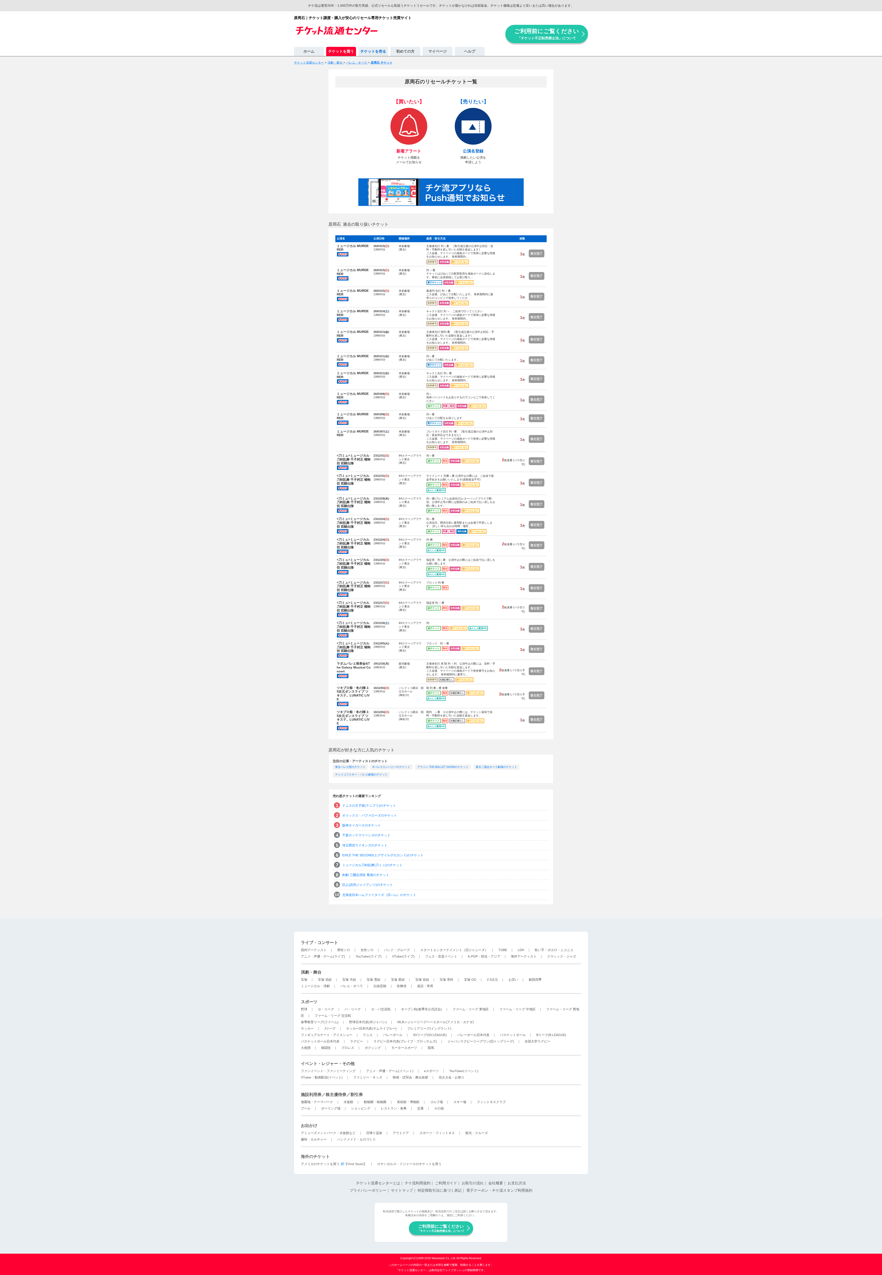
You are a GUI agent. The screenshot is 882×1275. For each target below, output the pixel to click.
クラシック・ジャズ (561, 956)
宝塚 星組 (398, 979)
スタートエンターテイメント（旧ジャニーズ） (454, 950)
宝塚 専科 (446, 979)
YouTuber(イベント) (463, 1071)
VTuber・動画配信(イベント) (322, 1077)
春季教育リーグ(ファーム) (320, 1022)
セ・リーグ (326, 1009)
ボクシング (373, 1048)
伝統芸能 (379, 986)
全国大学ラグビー (537, 1041)
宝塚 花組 (325, 979)
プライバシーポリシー (368, 1190)
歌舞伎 (402, 986)
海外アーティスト (524, 956)
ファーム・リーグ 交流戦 (333, 1015)
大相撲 (306, 1048)
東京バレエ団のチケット (350, 767)
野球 (304, 1009)
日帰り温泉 (374, 1133)
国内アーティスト (314, 950)
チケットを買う (341, 51)
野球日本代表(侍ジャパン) (368, 1022)
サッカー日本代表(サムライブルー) (371, 1028)
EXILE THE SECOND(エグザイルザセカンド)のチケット (383, 855)
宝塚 (304, 979)
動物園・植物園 (375, 1102)
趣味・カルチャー (314, 1139)
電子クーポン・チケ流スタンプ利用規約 (499, 1190)
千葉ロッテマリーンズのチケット (366, 835)
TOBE (502, 950)
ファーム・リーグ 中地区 (517, 1009)
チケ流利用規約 (417, 1183)
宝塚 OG (470, 979)
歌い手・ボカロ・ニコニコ (554, 950)
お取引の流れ (473, 1183)
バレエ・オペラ (351, 986)
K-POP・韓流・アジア (484, 956)
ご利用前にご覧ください (546, 34)
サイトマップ (402, 1190)
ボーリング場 (330, 1108)
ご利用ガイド (446, 1183)
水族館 (348, 1102)
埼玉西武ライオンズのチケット (364, 845)
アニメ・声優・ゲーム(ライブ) (323, 956)
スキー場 (459, 1102)
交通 (420, 1108)
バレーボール (392, 1035)
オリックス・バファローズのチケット (369, 815)
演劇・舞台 (311, 972)
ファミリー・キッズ (367, 1077)
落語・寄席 (425, 986)
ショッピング (360, 1108)
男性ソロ (343, 950)
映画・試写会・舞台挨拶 (410, 1077)
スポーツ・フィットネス (437, 1133)
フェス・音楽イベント (441, 956)
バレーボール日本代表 (473, 1035)
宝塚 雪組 (373, 979)
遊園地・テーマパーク (317, 1102)
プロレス (347, 1048)
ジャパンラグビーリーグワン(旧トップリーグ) (480, 1041)
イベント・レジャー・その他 (328, 1063)
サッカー (307, 1028)
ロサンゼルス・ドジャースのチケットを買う (409, 1164)
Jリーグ (330, 1028)
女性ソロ (367, 950)
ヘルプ (469, 51)
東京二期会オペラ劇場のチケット (496, 767)
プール (306, 1108)
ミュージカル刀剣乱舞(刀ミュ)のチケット (372, 865)
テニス (368, 1035)
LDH (521, 950)
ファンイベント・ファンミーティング (328, 1071)
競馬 (431, 1048)
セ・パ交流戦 (380, 1009)
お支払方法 (517, 1183)
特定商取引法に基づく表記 (440, 1190)
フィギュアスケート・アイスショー (326, 1035)
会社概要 (495, 1183)
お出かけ (309, 1125)
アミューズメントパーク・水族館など (328, 1133)
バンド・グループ (397, 950)
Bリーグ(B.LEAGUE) (551, 1035)
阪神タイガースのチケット (361, 825)
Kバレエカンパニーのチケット (391, 767)
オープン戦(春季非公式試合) (421, 1009)
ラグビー (356, 1041)
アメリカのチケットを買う (320, 1164)
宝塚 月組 (349, 979)
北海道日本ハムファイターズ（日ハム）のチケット (379, 895)
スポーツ (309, 1002)
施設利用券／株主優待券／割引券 (332, 1094)
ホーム (308, 51)
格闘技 (326, 1048)
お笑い (513, 979)
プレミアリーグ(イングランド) (429, 1028)
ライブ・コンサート (319, 942)
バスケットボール (513, 1035)
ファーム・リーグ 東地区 (470, 1009)
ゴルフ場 (436, 1102)
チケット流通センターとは (378, 1183)
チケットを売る (373, 51)
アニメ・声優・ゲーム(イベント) (389, 1071)
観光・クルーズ (476, 1133)
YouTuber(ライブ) (369, 956)
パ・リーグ (353, 1009)
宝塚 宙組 (422, 979)
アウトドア (401, 1133)
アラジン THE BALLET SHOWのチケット (443, 767)
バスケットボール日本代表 (320, 1041)
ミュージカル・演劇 (315, 986)
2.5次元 (492, 979)
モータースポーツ (404, 1048)
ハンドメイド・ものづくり (356, 1139)
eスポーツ (431, 1071)
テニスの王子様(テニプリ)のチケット (369, 805)
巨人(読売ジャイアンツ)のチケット (367, 885)
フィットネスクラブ (491, 1102)
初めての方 (405, 51)
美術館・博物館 (408, 1102)
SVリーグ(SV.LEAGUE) (430, 1035)
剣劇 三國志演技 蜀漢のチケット (365, 875)
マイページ (437, 51)
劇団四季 (535, 979)
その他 (439, 1108)
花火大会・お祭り (451, 1077)
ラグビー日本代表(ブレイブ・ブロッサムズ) (405, 1041)
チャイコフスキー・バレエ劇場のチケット (361, 774)
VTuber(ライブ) (403, 956)
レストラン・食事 (394, 1108)
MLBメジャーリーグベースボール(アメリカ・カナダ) (435, 1022)
